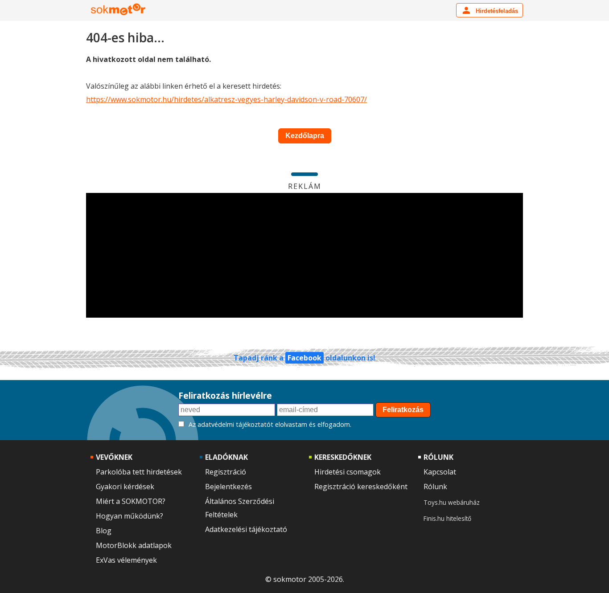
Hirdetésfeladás (496, 11)
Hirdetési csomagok (347, 472)
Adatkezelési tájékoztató (246, 529)
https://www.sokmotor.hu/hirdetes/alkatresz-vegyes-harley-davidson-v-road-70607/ (226, 99)
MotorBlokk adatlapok (134, 545)
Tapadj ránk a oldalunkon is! (304, 358)
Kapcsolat (440, 472)
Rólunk (435, 486)
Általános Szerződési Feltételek (239, 507)
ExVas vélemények (126, 560)
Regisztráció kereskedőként (360, 486)
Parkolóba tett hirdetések (139, 472)
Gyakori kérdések (125, 486)
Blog (103, 531)
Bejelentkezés (228, 486)
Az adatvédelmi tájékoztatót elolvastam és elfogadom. (270, 424)
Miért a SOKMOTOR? (130, 501)
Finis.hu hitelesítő (447, 518)
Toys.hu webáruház (452, 502)
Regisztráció (225, 472)
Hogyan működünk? (129, 516)
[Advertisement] (304, 255)
